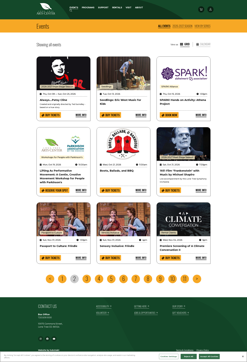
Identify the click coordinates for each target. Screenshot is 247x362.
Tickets (52, 115)
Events (74, 7)
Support (103, 7)
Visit (128, 7)
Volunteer (101, 313)
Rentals (117, 7)
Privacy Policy (202, 350)
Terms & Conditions (184, 350)
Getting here (140, 306)
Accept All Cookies (209, 356)
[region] (123, 356)
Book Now (171, 115)
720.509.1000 (45, 317)
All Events (164, 26)
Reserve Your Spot (56, 190)
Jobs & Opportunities (144, 313)
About (139, 7)
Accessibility (102, 306)
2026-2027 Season (182, 26)
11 (185, 279)
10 (172, 279)
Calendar (205, 44)
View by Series (202, 26)
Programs (88, 7)
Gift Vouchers (179, 313)
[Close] (243, 356)
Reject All (188, 356)
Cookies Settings (168, 356)
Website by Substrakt (48, 350)
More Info (81, 115)
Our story (177, 306)
